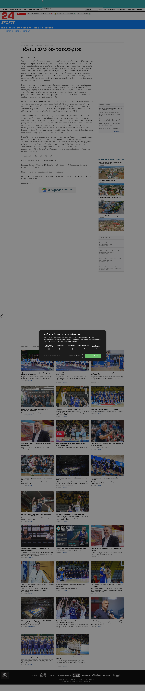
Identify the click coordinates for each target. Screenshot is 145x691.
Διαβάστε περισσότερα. (71, 341)
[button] (53, 356)
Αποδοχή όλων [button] (93, 356)
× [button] (103, 332)
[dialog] (72, 345)
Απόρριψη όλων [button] (74, 356)
